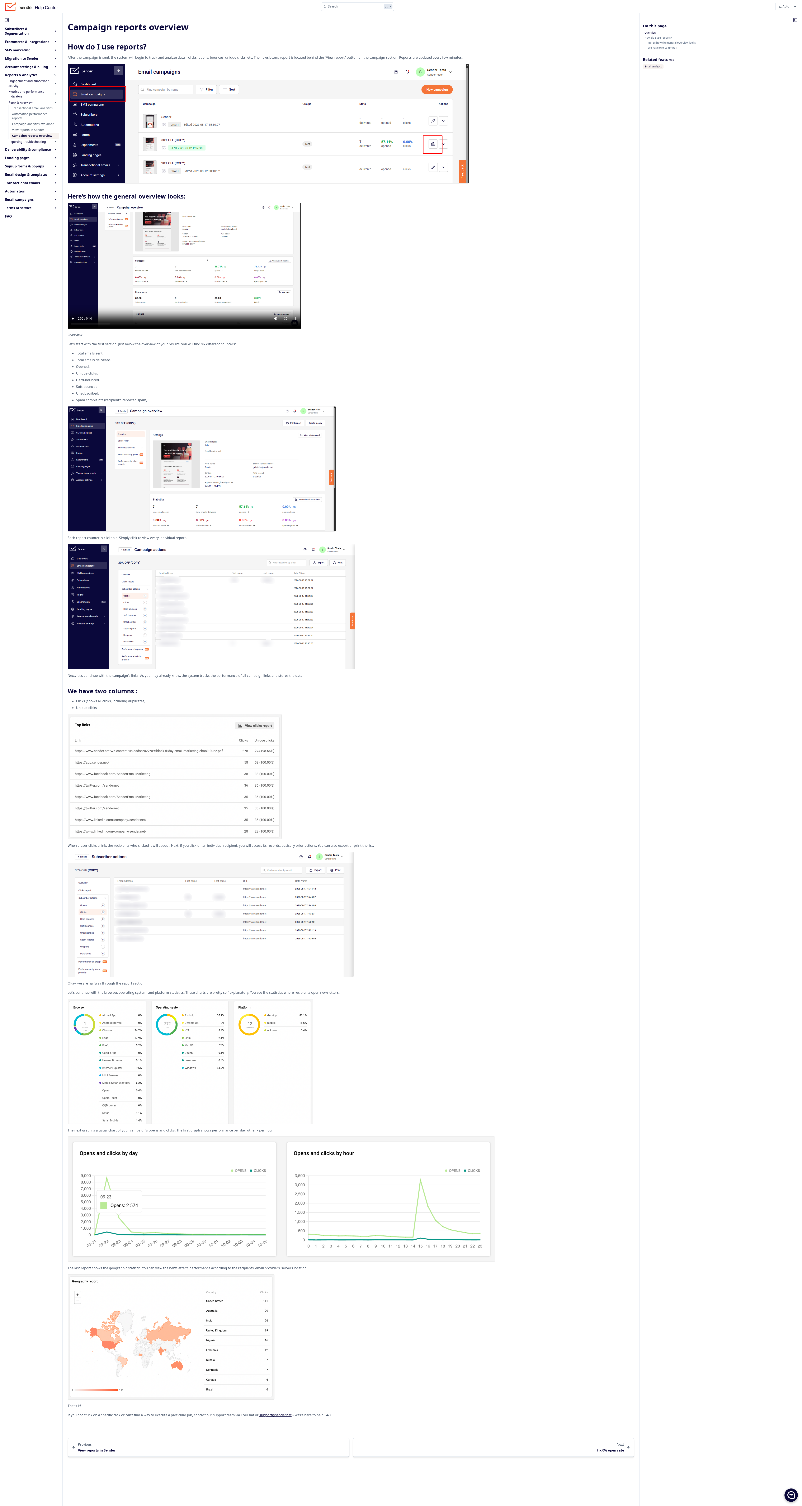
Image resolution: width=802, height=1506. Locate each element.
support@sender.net (275, 1415)
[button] (791, 1495)
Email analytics (653, 66)
